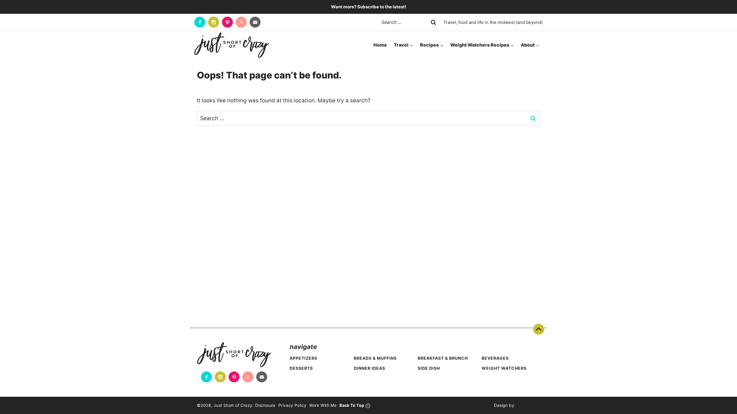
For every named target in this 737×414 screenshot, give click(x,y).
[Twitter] (241, 22)
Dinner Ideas (369, 368)
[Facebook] (199, 22)
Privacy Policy (292, 405)
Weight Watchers (504, 368)
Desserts (301, 368)
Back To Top (538, 329)
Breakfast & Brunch (443, 358)
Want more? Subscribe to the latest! (368, 6)
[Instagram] (213, 22)
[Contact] (255, 22)
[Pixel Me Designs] (527, 405)
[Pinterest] (227, 22)
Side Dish (429, 368)
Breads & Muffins (375, 358)
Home (380, 45)
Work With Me (323, 405)
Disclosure (265, 405)
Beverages (495, 358)
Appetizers (303, 358)
